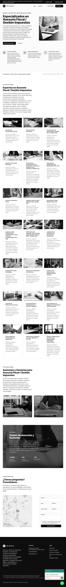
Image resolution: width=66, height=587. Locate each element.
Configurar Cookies (53, 558)
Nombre (43, 497)
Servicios (40, 6)
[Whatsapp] (62, 583)
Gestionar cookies (59, 1)
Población (54, 508)
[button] (17, 511)
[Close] (62, 570)
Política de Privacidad (55, 521)
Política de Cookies (53, 550)
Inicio (34, 6)
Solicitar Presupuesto (8, 43)
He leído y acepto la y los (51, 522)
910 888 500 (50, 6)
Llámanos (20, 43)
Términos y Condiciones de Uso (50, 522)
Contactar (58, 6)
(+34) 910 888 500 (33, 551)
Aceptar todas (49, 1)
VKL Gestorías (10, 6)
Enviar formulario (51, 525)
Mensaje (43, 514)
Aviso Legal (51, 548)
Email (42, 503)
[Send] (62, 578)
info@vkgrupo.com (33, 553)
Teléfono (54, 503)
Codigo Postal (44, 508)
